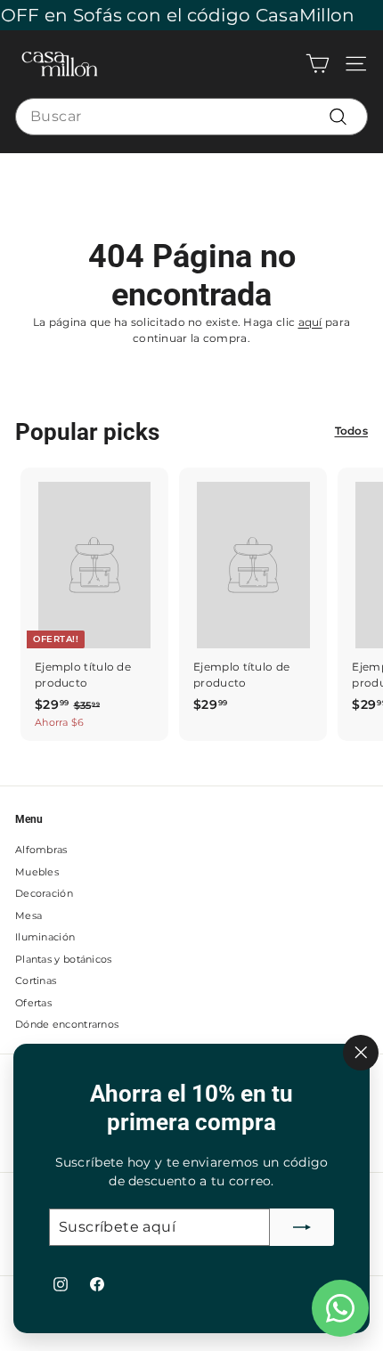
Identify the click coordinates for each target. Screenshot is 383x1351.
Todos (352, 430)
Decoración (44, 893)
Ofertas (33, 1003)
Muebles (37, 872)
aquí (310, 322)
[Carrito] (317, 63)
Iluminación (45, 937)
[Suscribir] (302, 1227)
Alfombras (41, 849)
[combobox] (191, 116)
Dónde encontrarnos (66, 1024)
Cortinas (35, 980)
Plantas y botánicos (63, 959)
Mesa (28, 915)
